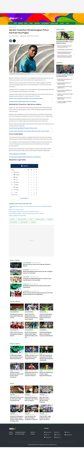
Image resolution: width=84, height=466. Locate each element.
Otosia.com (58, 437)
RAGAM (62, 23)
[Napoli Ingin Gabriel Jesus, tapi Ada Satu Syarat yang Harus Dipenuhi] (31, 366)
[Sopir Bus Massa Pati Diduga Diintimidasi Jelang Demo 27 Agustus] (31, 408)
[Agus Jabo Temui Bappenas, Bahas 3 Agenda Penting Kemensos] (46, 389)
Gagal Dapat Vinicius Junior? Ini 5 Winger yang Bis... (64, 98)
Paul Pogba (22, 78)
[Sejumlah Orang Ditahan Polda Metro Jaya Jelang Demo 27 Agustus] (31, 389)
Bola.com (58, 432)
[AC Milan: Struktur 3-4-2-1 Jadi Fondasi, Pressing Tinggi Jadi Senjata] (31, 349)
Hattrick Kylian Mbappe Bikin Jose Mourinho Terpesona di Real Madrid (46, 334)
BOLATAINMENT (45, 23)
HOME (15, 23)
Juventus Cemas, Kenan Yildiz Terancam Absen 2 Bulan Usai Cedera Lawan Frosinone (29, 131)
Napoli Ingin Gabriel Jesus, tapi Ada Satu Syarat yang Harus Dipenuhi (31, 374)
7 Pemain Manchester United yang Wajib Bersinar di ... (64, 87)
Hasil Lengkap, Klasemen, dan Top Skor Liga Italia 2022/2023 (24, 211)
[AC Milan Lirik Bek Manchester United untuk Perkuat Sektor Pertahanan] (17, 366)
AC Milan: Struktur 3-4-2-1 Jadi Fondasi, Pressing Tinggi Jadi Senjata (31, 357)
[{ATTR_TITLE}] (65, 69)
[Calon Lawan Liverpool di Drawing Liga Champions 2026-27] (17, 325)
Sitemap (33, 434)
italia (11, 353)
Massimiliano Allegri (40, 219)
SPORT (67, 23)
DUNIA (30, 23)
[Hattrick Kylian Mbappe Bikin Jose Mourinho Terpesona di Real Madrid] (46, 325)
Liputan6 (12, 394)
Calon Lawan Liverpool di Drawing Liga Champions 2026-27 (16, 334)
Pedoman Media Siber (20, 432)
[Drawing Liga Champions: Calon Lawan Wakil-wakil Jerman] (17, 307)
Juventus (28, 78)
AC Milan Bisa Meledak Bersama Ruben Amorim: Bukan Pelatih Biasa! (16, 357)
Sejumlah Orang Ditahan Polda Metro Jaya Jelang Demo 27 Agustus (31, 399)
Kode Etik (33, 432)
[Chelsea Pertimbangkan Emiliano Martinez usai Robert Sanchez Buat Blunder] (46, 307)
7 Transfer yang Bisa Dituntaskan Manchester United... (64, 102)
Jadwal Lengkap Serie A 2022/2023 (17, 215)
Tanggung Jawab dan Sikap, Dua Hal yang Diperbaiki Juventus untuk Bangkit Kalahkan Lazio (30, 207)
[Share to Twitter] (14, 40)
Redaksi (11, 434)
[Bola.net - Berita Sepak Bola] (16, 18)
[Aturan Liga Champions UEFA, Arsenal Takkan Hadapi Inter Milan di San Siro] (31, 325)
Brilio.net (47, 434)
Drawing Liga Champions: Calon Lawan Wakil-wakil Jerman (16, 316)
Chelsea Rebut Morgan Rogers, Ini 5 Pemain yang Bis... (64, 80)
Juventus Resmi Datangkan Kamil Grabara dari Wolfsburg (22, 101)
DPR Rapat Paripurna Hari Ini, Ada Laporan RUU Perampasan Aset (17, 399)
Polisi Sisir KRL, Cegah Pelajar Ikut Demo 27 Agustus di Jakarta (45, 418)
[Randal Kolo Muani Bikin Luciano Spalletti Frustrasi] (65, 35)
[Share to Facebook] (10, 40)
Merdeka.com (48, 437)
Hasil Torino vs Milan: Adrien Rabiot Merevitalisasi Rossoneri (64, 46)
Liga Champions (27, 262)
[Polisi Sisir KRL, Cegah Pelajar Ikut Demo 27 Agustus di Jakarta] (46, 408)
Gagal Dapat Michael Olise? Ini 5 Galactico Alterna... (64, 83)
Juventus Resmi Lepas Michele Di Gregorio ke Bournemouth (23, 128)
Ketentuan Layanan (19, 434)
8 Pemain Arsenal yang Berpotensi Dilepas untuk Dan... (64, 91)
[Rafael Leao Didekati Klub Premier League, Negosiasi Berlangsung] (46, 366)
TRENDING (20, 23)
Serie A (30, 219)
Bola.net (11, 27)
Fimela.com (58, 434)
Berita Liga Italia (24, 222)
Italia (15, 27)
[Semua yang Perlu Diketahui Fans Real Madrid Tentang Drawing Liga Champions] (31, 307)
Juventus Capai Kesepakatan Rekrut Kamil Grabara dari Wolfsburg (25, 157)
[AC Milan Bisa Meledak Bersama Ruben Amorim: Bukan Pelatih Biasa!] (16, 286)
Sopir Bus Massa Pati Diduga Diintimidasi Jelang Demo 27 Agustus (31, 418)
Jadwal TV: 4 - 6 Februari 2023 (16, 209)
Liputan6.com (48, 432)
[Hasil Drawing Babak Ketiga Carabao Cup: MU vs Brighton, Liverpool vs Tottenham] (16, 272)
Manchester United (22, 219)
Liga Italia (33, 222)
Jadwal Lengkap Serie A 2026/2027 (17, 154)
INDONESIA (37, 23)
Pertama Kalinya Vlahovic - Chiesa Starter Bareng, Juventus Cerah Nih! (26, 213)
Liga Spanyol (43, 329)
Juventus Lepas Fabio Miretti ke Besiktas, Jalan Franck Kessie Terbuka (26, 98)
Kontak (10, 432)
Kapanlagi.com (69, 434)
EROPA (25, 23)
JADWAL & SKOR (54, 23)
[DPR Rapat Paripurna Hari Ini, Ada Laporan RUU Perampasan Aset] (17, 389)
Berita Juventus (13, 222)
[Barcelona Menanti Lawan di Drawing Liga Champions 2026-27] (16, 265)
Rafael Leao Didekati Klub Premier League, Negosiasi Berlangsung (46, 374)
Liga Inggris (26, 269)
